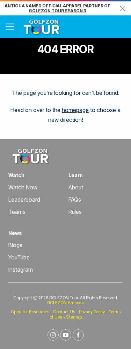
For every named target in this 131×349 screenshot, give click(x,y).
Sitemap (74, 317)
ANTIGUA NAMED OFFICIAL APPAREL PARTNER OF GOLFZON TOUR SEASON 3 (57, 8)
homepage (75, 109)
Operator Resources (30, 311)
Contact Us (64, 311)
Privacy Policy (92, 311)
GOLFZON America (65, 302)
